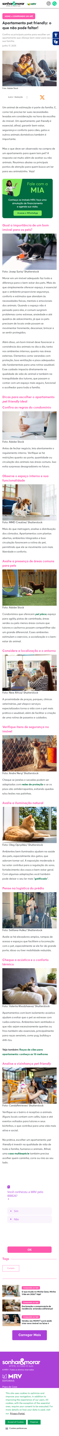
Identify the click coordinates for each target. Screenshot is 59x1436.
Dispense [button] (34, 1422)
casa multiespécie (18, 1153)
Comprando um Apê (23, 16)
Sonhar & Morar (13, 3)
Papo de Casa (9, 1387)
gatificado (41, 879)
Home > (9, 16)
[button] (16, 1428)
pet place (40, 614)
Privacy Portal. (17, 1414)
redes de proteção (32, 784)
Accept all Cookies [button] (16, 1422)
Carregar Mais (29, 1335)
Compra (10, 1268)
